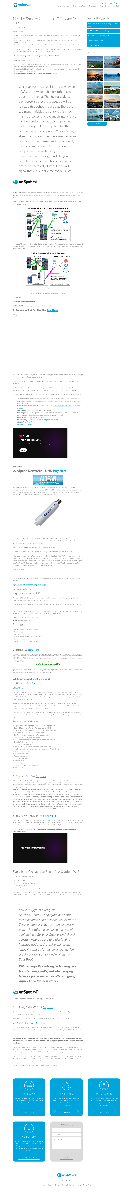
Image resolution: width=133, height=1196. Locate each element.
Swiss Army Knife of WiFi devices (44, 381)
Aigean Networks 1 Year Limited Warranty (27, 641)
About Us (66, 6)
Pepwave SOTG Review (24, 424)
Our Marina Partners (68, 1185)
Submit (66, 1158)
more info (21, 408)
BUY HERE (50, 815)
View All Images (97, 124)
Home (59, 6)
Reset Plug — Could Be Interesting (98, 36)
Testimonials (92, 6)
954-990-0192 (108, 3)
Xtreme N (24, 789)
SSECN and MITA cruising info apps (99, 31)
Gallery (100, 6)
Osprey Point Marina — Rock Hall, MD (99, 40)
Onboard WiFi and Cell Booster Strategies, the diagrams (48, 293)
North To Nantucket (94, 45)
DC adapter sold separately (50, 420)
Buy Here (52, 310)
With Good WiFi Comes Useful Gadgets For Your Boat (103, 25)
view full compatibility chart (62, 406)
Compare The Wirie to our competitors (26, 765)
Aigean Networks (29, 585)
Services (73, 6)
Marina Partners (82, 6)
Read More (29, 1112)
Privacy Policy (116, 6)
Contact (107, 6)
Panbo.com (63, 202)
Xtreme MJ (35, 789)
